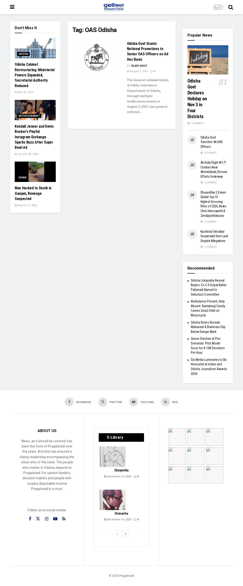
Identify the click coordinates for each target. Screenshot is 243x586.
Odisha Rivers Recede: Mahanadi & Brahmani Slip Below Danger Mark (208, 327)
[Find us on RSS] (63, 519)
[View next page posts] (125, 533)
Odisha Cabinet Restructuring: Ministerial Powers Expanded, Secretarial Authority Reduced (35, 75)
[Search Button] (230, 7)
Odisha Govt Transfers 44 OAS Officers (212, 142)
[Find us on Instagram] (46, 519)
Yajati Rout (139, 65)
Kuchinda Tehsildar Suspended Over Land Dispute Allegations (214, 236)
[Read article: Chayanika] (113, 456)
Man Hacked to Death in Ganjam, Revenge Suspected (33, 193)
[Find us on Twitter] (38, 519)
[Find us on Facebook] (30, 519)
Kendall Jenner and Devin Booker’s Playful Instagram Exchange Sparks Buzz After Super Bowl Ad (34, 137)
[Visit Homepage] (113, 7)
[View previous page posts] (117, 533)
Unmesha (121, 513)
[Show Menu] (12, 7)
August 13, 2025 (27, 205)
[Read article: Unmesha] (113, 500)
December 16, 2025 (118, 476)
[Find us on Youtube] (55, 519)
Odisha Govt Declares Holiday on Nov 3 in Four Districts (197, 98)
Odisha (23, 54)
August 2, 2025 (138, 71)
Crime (23, 177)
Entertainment (29, 116)
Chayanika (121, 470)
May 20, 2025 (25, 92)
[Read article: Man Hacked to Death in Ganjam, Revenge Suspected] (35, 172)
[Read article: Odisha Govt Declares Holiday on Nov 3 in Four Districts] (208, 59)
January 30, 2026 (27, 154)
